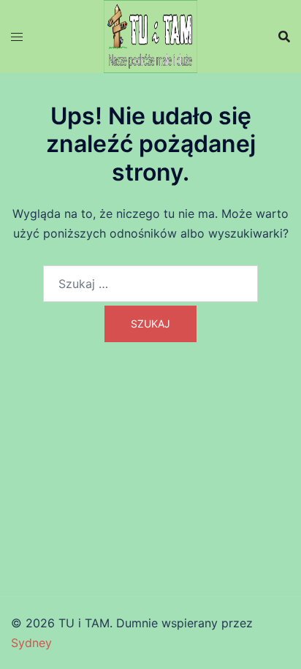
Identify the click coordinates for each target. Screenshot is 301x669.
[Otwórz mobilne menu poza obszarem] (17, 37)
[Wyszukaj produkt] (284, 36)
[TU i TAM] (150, 35)
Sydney (31, 642)
